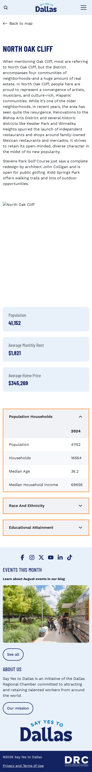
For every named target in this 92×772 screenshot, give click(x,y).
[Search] (8, 7)
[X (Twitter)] (41, 557)
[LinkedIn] (60, 557)
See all (13, 654)
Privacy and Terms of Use (23, 766)
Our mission (18, 708)
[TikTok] (69, 557)
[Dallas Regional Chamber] (76, 761)
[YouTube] (51, 557)
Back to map (21, 23)
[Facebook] (22, 557)
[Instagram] (32, 557)
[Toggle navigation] (83, 7)
